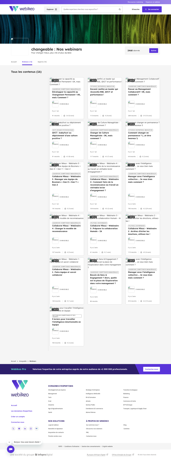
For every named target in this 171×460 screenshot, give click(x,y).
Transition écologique (130, 390)
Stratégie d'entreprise (93, 390)
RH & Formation (91, 397)
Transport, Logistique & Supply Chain (135, 408)
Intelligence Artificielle (93, 394)
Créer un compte (18, 417)
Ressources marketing (135, 2)
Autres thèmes (91, 412)
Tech (49, 397)
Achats (88, 401)
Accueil (13, 361)
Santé (50, 412)
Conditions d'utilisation (71, 446)
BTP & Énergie (127, 405)
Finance (125, 397)
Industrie (51, 405)
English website (107, 446)
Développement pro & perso (57, 390)
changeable (23, 361)
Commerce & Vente (129, 401)
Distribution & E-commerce (94, 408)
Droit (49, 401)
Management (52, 394)
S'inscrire (135, 9)
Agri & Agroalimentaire (55, 408)
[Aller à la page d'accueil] (23, 9)
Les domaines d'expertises (21, 411)
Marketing (126, 394)
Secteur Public (90, 405)
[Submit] (120, 9)
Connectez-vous (17, 422)
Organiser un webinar (153, 2)
